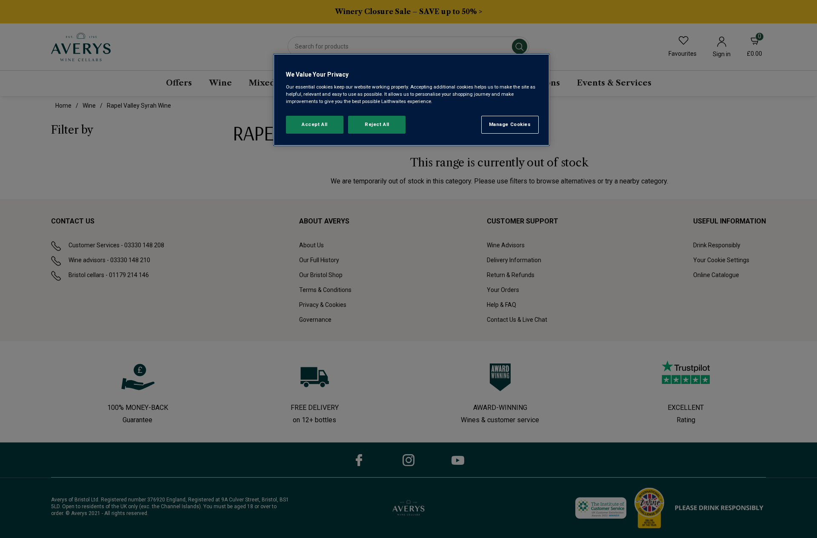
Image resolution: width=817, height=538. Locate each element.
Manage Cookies (510, 124)
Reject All (377, 124)
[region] (411, 100)
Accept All (315, 124)
